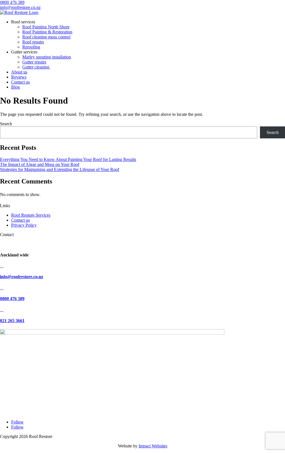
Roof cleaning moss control (46, 37)
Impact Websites (153, 446)
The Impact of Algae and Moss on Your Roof (39, 164)
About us (19, 72)
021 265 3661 (12, 320)
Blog (15, 87)
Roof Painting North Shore (46, 27)
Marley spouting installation (46, 57)
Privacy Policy (24, 225)
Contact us (20, 82)
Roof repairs (33, 42)
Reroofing (31, 47)
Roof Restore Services (30, 215)
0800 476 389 (12, 2)
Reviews (18, 77)
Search (6, 123)
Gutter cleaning (36, 67)
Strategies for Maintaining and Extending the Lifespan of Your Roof (59, 169)
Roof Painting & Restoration (47, 32)
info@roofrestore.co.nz (20, 7)
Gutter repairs (34, 62)
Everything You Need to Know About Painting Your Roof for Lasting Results (68, 159)
